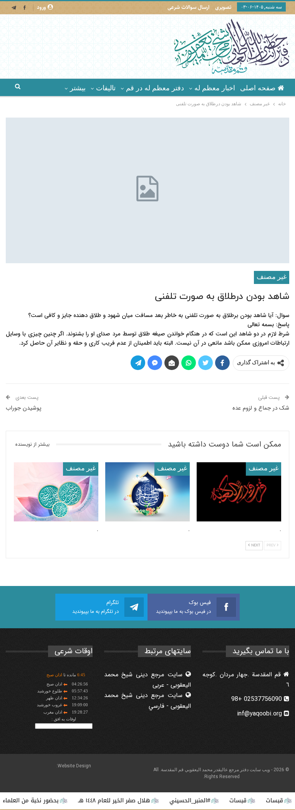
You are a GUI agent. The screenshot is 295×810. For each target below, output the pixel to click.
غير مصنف (272, 277)
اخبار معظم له (214, 88)
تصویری (223, 7)
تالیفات (106, 88)
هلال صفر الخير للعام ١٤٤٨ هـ (129, 800)
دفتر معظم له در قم (155, 88)
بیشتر (78, 88)
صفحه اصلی (257, 88)
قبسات (253, 800)
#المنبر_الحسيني (205, 800)
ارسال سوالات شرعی (188, 7)
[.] (239, 491)
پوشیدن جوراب (23, 408)
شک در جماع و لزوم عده (260, 408)
